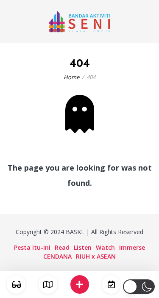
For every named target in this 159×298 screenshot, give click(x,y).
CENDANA (57, 256)
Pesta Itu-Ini (32, 247)
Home (71, 77)
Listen (83, 247)
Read (62, 247)
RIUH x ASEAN (96, 256)
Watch (105, 247)
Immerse (132, 247)
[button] (139, 286)
